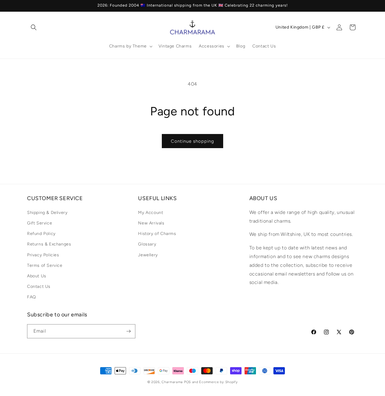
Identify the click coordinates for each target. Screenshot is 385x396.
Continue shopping (192, 141)
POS (187, 382)
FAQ (31, 297)
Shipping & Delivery (47, 212)
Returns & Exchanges (49, 244)
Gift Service (39, 222)
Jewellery (148, 254)
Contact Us (39, 286)
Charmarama (172, 382)
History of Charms (157, 233)
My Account (150, 212)
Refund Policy (41, 233)
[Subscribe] (128, 331)
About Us (36, 275)
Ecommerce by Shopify (218, 382)
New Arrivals (151, 222)
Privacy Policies (43, 254)
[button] (33, 27)
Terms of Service (45, 265)
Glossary (147, 244)
